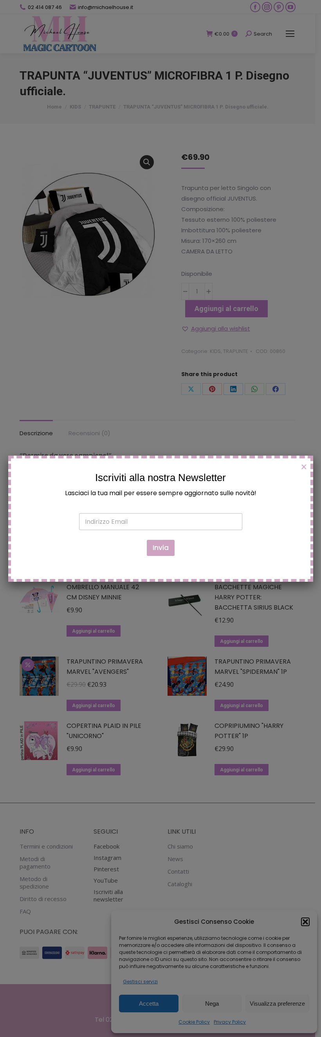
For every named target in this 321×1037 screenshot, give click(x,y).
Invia (161, 547)
